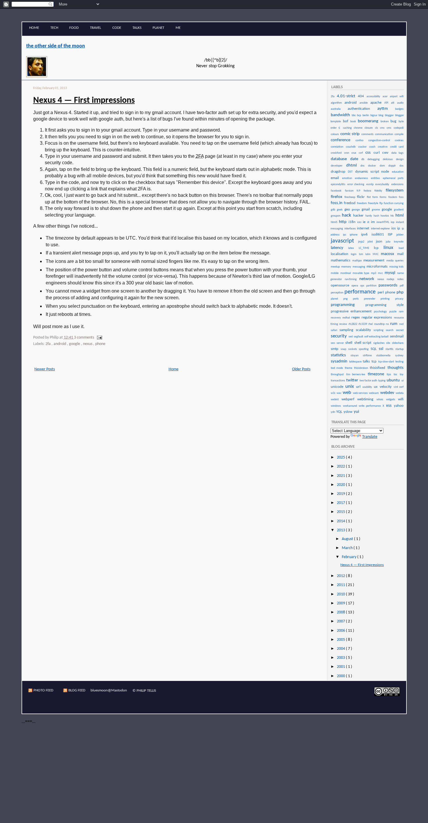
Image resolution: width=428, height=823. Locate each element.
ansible (365, 103)
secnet (400, 330)
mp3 (374, 273)
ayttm (386, 109)
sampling (347, 330)
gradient (399, 209)
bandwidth (341, 115)
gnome (376, 209)
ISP (392, 234)
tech (54, 28)
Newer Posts (44, 369)
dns (363, 165)
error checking (356, 184)
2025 (341, 457)
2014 (341, 521)
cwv (386, 153)
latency (339, 248)
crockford (337, 153)
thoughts (396, 368)
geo (347, 209)
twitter (352, 380)
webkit (336, 399)
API (387, 103)
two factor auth (369, 380)
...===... (29, 721)
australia (339, 109)
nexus (88, 344)
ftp (381, 203)
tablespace (355, 361)
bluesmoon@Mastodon (109, 690)
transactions (338, 380)
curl (378, 153)
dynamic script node (373, 172)
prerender (372, 299)
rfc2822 (353, 324)
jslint (371, 241)
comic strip (350, 134)
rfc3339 (363, 324)
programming (348, 305)
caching (348, 128)
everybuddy (382, 184)
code (116, 28)
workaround (350, 406)
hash (377, 216)
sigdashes (379, 343)
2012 (341, 576)
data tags (397, 153)
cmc (383, 128)
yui (356, 412)
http (343, 222)
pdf (402, 285)
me (178, 28)
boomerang (369, 121)
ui (403, 380)
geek (340, 209)
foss (401, 197)
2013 (341, 530)
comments (367, 134)
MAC (376, 254)
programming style (384, 305)
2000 (341, 676)
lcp (378, 248)
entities (376, 178)
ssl (382, 349)
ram (401, 311)
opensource (341, 285)
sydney (399, 355)
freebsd (350, 203)
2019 (341, 494)
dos (401, 165)
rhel (370, 324)
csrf (362, 153)
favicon (350, 191)
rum (394, 324)
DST (351, 172)
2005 (341, 640)
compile (399, 134)
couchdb (352, 147)
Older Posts (301, 369)
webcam (374, 393)
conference (343, 140)
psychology (381, 311)
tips (390, 374)
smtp (335, 349)
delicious (389, 159)
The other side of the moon (55, 46)
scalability (364, 330)
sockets (353, 349)
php (400, 292)
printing (387, 299)
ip (399, 228)
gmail (366, 209)
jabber (400, 234)
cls (377, 128)
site (388, 343)
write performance (370, 406)
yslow (348, 412)
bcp (359, 115)
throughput (338, 374)
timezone (377, 374)
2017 (341, 503)
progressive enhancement (352, 311)
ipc (346, 234)
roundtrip (379, 324)
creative (384, 147)
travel (95, 28)
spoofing (364, 349)
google (75, 344)
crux (354, 153)
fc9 (360, 191)
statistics (340, 355)
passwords (389, 285)
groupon (336, 216)
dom (384, 165)
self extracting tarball (376, 336)
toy (402, 374)
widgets (391, 399)
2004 (341, 649)
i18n (353, 222)
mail (400, 254)
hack (347, 215)
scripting (379, 330)
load (401, 248)
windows (336, 406)
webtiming (366, 399)
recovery (336, 317)
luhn (368, 254)
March (347, 548)
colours (335, 134)
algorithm (337, 103)
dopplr (393, 165)
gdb (333, 209)
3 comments (84, 337)
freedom (362, 203)
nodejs (391, 279)
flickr (361, 197)
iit (368, 222)
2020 (341, 485)
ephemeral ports (393, 178)
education (398, 172)
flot (369, 197)
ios (394, 228)
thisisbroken (361, 368)
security (339, 336)
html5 (334, 222)
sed (351, 336)
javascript (344, 241)
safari (335, 330)
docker (373, 165)
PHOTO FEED (43, 690)
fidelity (379, 191)
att (393, 103)
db (364, 159)
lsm (362, 254)
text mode (337, 368)
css (369, 153)
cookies (399, 140)
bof (346, 121)
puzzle (393, 311)
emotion (348, 178)
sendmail (397, 336)
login (354, 254)
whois (380, 399)
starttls (390, 349)
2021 (341, 476)
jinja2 (362, 241)
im (373, 222)
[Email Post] (98, 337)
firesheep (350, 197)
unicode (338, 387)
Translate (369, 437)
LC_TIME (366, 248)
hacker (359, 215)
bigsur (374, 115)
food (74, 28)
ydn (333, 412)
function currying (393, 203)
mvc (381, 273)
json (380, 241)
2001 (341, 667)
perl (381, 292)
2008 (341, 612)
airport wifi (396, 96)
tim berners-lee (356, 374)
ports (358, 299)
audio (400, 103)
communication (384, 134)
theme (349, 368)
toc (396, 374)
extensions (397, 184)
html (399, 215)
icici (359, 222)
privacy (399, 299)
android (60, 344)
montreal (346, 273)
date (355, 159)
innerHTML (383, 222)
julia (389, 241)
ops (363, 285)
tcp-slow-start (386, 361)
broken (385, 121)
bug (394, 121)
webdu (400, 393)
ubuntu (394, 380)
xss (389, 405)
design (400, 159)
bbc (354, 115)
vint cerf (399, 387)
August (348, 539)
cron (347, 153)
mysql (391, 273)
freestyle (373, 203)
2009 (341, 603)
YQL (339, 412)
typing (382, 380)
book (353, 121)
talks (137, 28)
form (375, 197)
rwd (401, 324)
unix (350, 386)
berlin (366, 115)
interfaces (350, 228)
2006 (341, 631)
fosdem (393, 197)
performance (360, 292)
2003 (341, 658)
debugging (374, 159)
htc (392, 216)
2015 (341, 512)
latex (353, 248)
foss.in (337, 203)
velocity (386, 387)
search (390, 330)
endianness (362, 178)
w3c (333, 393)
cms (390, 128)
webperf (349, 399)
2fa (48, 344)
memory (346, 267)
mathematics (341, 260)
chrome (359, 128)
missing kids (396, 267)
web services (360, 393)
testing (399, 361)
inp (393, 222)
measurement (374, 260)
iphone (355, 234)
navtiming (352, 279)
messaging (359, 267)
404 (362, 96)
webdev (387, 393)
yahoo (399, 406)
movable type (361, 273)
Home (173, 369)
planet (158, 28)
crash (373, 147)
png (347, 299)
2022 (341, 466)
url (359, 387)
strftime (369, 355)
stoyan (356, 355)
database (340, 159)
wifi (401, 399)
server (341, 343)
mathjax (357, 260)
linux (390, 247)
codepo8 (399, 128)
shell (349, 343)
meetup (336, 267)
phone (100, 344)
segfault (359, 336)
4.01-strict (347, 96)
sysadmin (340, 361)
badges (399, 109)
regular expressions (377, 317)
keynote (399, 241)
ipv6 (366, 234)
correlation (338, 147)
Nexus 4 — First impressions (84, 100)
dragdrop (339, 172)
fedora (369, 191)
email (336, 178)
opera (355, 285)
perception (337, 292)
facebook (337, 191)
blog (381, 115)
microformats (378, 266)
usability (367, 387)
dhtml (353, 165)
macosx (388, 254)
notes (400, 279)
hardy (369, 216)
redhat (346, 317)
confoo (362, 140)
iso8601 (379, 234)
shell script (363, 343)
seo (333, 343)
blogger (390, 115)
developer (338, 165)
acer (386, 96)
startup (399, 349)
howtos (385, 216)
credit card (397, 147)
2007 (341, 621)
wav (339, 393)
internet (363, 228)
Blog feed (76, 690)
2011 (341, 585)
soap (344, 349)
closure (369, 128)
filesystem (395, 190)
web (347, 392)
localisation (340, 254)
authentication (362, 109)
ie (365, 222)
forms (384, 197)
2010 (341, 594)
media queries (394, 260)
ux (376, 387)
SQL (374, 349)
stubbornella (385, 355)
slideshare (398, 343)
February (349, 557)
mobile (335, 273)
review (343, 324)
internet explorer (381, 228)
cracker (363, 147)
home (34, 28)
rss (388, 324)
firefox (337, 197)
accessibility (374, 96)
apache (377, 103)
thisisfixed (378, 368)
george (356, 209)
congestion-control (381, 140)
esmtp (370, 184)
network (367, 279)
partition (372, 285)
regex (356, 317)
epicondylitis (338, 184)
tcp (375, 361)
